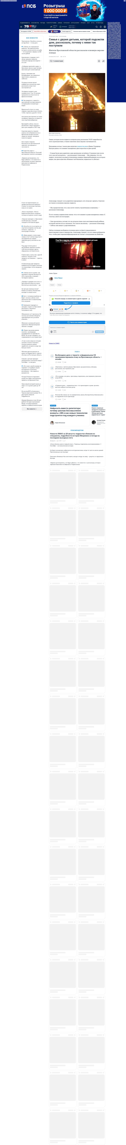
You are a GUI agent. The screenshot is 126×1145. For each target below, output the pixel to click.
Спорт (92, 933)
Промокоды (99, 22)
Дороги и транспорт (51, 944)
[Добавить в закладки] (99, 61)
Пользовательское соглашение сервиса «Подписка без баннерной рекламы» (83, 1017)
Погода (42, 22)
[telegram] (46, 964)
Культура (64, 939)
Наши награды (24, 941)
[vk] (51, 964)
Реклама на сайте (25, 933)
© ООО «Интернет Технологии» (48, 1026)
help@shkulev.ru (31, 1022)
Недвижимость (25, 22)
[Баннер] (54, 31)
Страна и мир (95, 939)
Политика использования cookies (72, 1012)
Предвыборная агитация (27, 950)
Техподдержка (24, 947)
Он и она (79, 933)
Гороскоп (67, 22)
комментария (58, 61)
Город (46, 941)
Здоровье (48, 952)
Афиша (60, 22)
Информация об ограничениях (71, 1009)
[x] (64, 964)
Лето (63, 941)
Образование (66, 952)
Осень (78, 936)
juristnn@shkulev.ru (24, 1021)
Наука (64, 947)
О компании (24, 939)
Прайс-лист (23, 936)
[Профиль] (105, 26)
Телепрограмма (51, 22)
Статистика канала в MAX (28, 952)
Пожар (59, 285)
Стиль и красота (96, 936)
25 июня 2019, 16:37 (54, 56)
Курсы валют (75, 22)
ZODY (88, 22)
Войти (55, 332)
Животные (48, 950)
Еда (46, 947)
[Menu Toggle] (21, 26)
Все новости (32, 38)
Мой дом (65, 944)
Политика (80, 939)
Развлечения (81, 947)
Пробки (83, 22)
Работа (79, 944)
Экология (94, 941)
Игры (92, 22)
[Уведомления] (101, 26)
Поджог (52, 285)
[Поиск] (97, 26)
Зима (63, 933)
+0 (98, 318)
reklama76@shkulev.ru (98, 1005)
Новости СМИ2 (54, 343)
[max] (60, 964)
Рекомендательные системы (71, 1014)
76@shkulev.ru (38, 1019)
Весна (46, 939)
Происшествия (81, 941)
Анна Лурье (58, 278)
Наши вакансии (25, 944)
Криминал (65, 936)
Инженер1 (55, 309)
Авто (46, 933)
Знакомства (35, 22)
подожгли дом (82, 146)
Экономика (94, 944)
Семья (78, 952)
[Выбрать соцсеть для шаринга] (103, 61)
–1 (103, 318)
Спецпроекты (95, 947)
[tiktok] (69, 964)
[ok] (55, 964)
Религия (79, 950)
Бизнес (47, 936)
